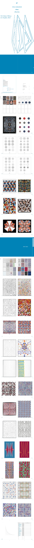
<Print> (17, 9)
